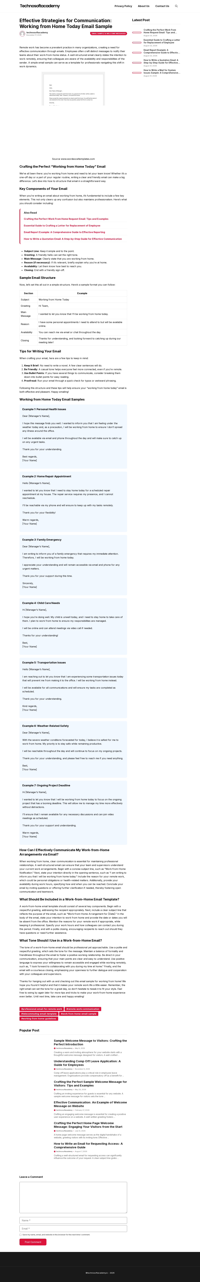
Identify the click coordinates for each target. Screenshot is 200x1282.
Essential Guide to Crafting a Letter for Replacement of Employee (62, 225)
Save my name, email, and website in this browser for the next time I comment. (56, 1235)
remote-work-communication (83, 1009)
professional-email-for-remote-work (42, 1009)
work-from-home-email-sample (79, 1013)
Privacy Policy (123, 6)
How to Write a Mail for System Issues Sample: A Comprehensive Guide (161, 72)
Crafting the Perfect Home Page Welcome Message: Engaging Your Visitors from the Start (88, 1124)
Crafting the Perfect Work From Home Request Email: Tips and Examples (66, 218)
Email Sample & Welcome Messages (109, 34)
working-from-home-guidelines (39, 1018)
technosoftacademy (64, 1048)
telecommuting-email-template (40, 1013)
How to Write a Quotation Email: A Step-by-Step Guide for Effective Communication (73, 238)
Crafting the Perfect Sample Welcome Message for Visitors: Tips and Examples (90, 1083)
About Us (143, 6)
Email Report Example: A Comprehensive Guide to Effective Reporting (64, 232)
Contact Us (162, 6)
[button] (176, 6)
